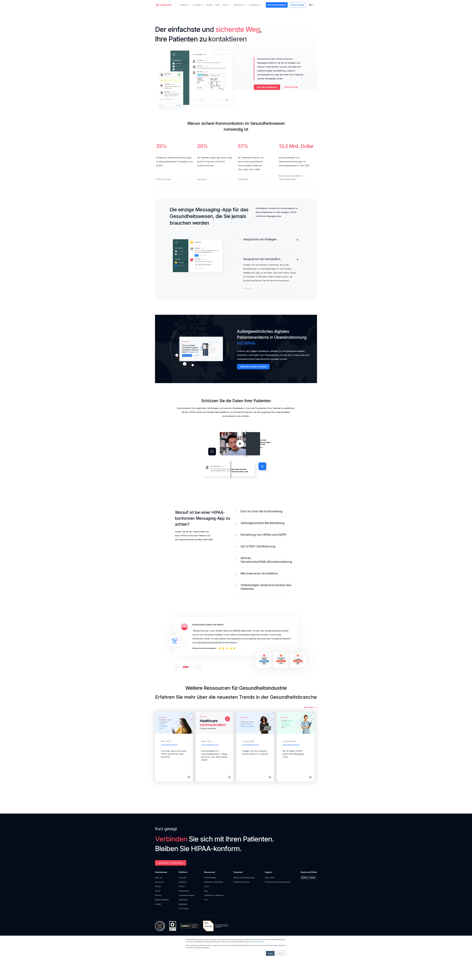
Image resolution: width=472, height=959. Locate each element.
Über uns (158, 878)
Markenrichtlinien (162, 900)
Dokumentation (210, 878)
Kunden (209, 5)
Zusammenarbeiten (186, 895)
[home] (163, 5)
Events (157, 891)
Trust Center (184, 908)
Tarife (217, 5)
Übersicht (182, 878)
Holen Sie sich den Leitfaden (253, 366)
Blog (206, 891)
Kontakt (158, 904)
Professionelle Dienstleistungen (277, 882)
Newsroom (159, 882)
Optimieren (183, 900)
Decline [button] (280, 953)
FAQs (206, 900)
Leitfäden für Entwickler (213, 882)
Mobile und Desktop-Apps (244, 878)
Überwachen (184, 891)
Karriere (158, 895)
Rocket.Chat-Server (242, 882)
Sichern (182, 886)
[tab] (270, 243)
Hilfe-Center (270, 878)
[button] (185, 4)
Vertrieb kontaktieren (267, 87)
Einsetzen (183, 882)
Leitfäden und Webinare (214, 895)
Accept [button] (270, 953)
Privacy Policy (258, 942)
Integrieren (183, 904)
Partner (158, 886)
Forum (206, 886)
